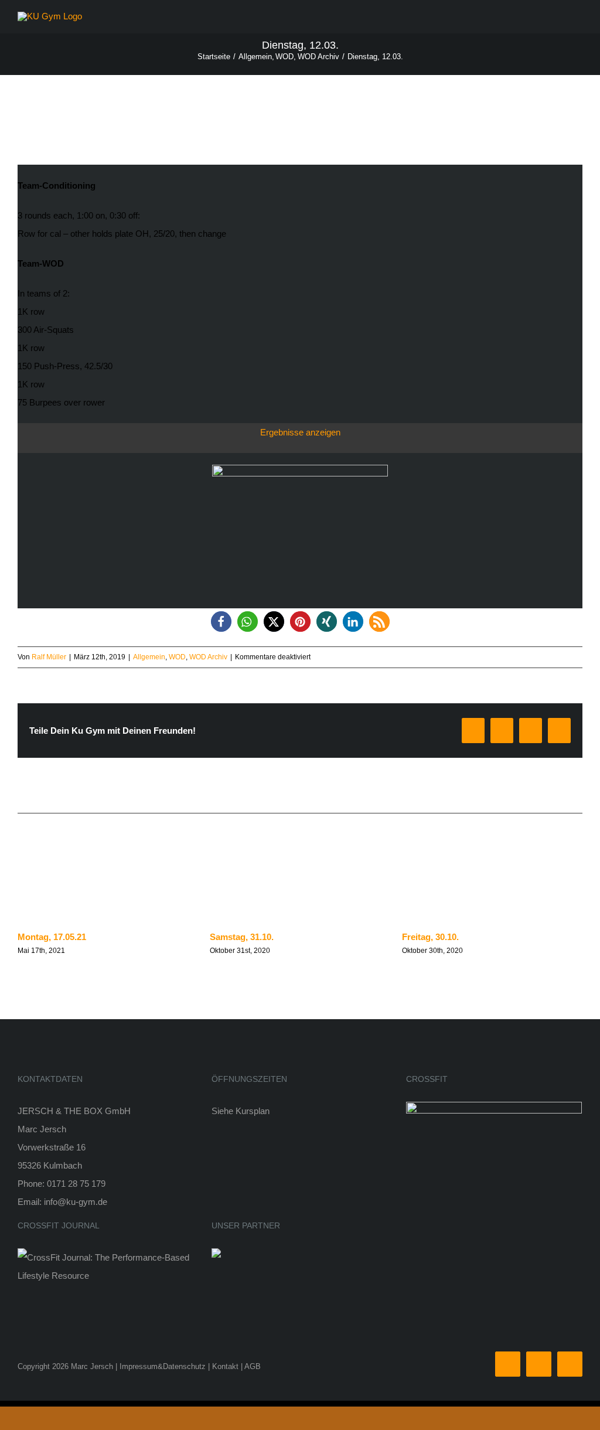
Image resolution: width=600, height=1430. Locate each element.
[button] (221, 621)
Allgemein (149, 657)
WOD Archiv (208, 657)
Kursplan (253, 1111)
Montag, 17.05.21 (52, 937)
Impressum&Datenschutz (163, 1366)
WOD (177, 657)
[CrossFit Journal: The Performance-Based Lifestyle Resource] (106, 1257)
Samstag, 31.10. (242, 937)
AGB (252, 1366)
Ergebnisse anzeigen (300, 432)
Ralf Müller (49, 657)
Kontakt (225, 1366)
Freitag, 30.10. (430, 937)
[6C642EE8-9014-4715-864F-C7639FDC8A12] (300, 469)
